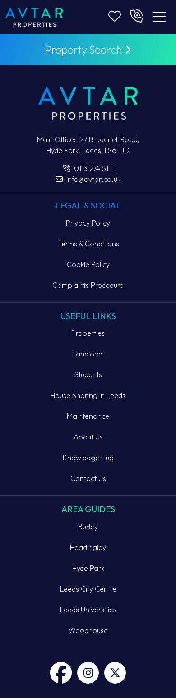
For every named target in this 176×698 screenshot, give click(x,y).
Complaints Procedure (88, 285)
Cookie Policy (88, 264)
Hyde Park (88, 568)
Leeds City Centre (88, 588)
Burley (88, 526)
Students (88, 374)
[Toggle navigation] (159, 17)
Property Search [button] (85, 49)
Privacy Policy (88, 222)
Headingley (88, 547)
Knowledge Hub (88, 457)
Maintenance (88, 416)
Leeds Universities (88, 609)
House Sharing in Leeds (88, 395)
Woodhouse (88, 630)
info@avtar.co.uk (92, 179)
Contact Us (88, 478)
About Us (88, 436)
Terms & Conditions (88, 243)
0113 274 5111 (92, 168)
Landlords (88, 353)
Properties (88, 332)
